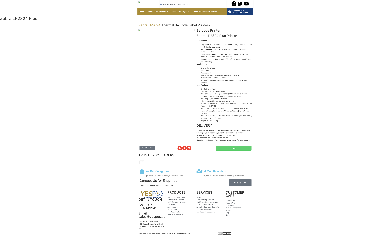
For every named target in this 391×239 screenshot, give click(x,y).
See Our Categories (157, 171)
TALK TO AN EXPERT (238, 10)
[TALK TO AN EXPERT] (229, 11)
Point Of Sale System (180, 12)
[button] (179, 148)
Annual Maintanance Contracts (204, 12)
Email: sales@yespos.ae (151, 215)
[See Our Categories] (142, 171)
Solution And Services (157, 12)
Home (141, 12)
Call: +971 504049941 (147, 206)
